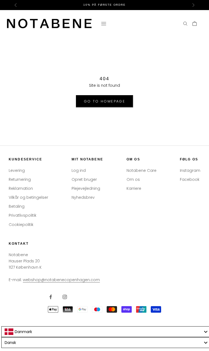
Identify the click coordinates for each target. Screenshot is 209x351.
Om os (133, 179)
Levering (17, 170)
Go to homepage (104, 101)
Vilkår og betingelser (28, 197)
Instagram (190, 170)
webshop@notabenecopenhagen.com (61, 279)
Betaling (16, 206)
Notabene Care (141, 170)
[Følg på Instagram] (64, 297)
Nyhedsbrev (83, 197)
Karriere (134, 188)
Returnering (20, 179)
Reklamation (21, 188)
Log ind (79, 170)
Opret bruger (84, 179)
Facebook (189, 179)
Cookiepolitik (21, 224)
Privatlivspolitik (22, 215)
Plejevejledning (86, 188)
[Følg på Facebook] (50, 297)
